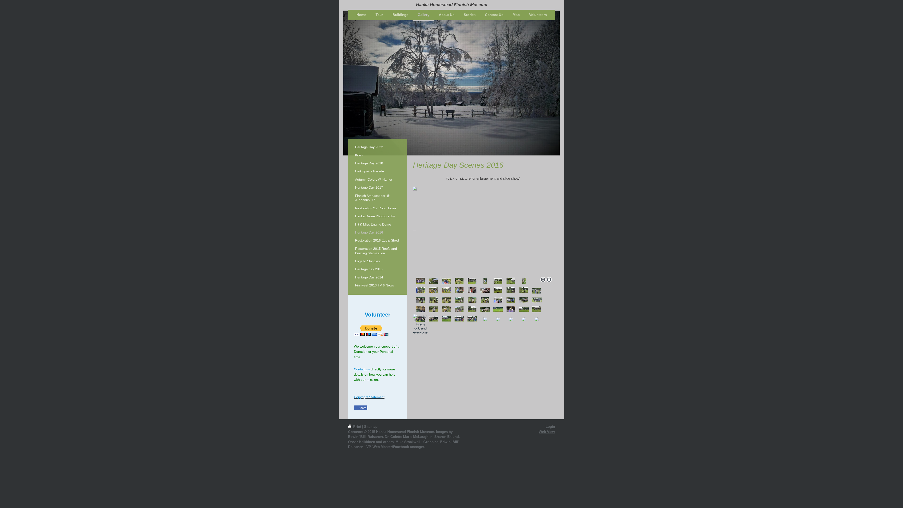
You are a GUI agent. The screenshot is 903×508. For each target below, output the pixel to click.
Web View (547, 432)
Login (550, 427)
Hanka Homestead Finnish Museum (451, 4)
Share (362, 408)
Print (357, 427)
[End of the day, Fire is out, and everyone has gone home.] (420, 328)
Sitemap (370, 427)
